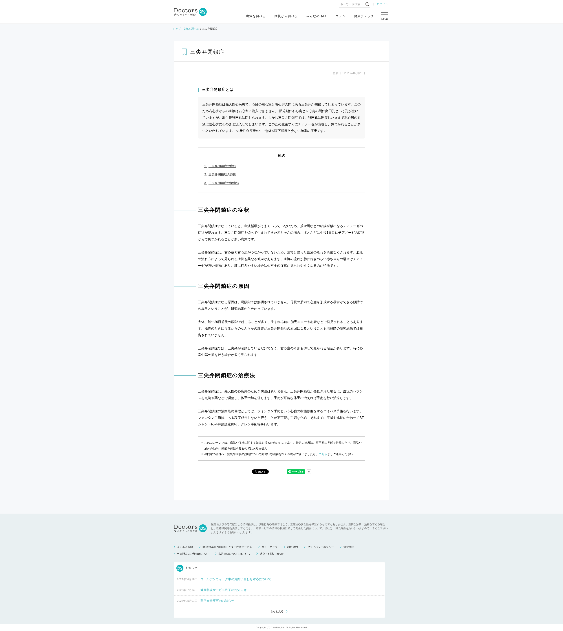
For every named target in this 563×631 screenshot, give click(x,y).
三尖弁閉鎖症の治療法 (223, 183)
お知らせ (191, 568)
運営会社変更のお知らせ (217, 600)
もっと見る (276, 611)
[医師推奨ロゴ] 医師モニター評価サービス (227, 547)
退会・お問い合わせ (271, 553)
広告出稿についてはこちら (234, 553)
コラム (340, 16)
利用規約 (292, 547)
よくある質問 (185, 547)
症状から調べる (286, 16)
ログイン (382, 4)
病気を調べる (256, 16)
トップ (177, 28)
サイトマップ (270, 547)
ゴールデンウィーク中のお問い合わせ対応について (235, 579)
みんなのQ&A (316, 16)
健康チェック (364, 16)
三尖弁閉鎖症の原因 (222, 174)
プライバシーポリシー (320, 547)
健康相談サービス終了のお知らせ (223, 590)
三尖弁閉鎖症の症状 (222, 166)
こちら (323, 454)
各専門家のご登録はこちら (193, 553)
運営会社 (349, 547)
